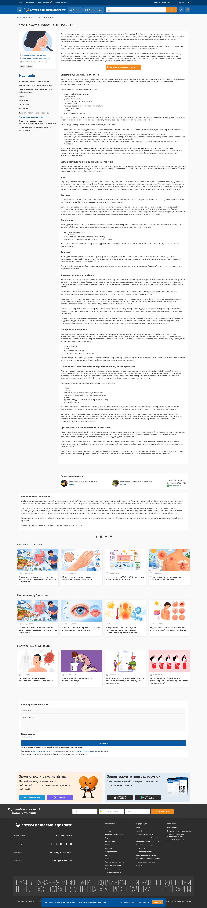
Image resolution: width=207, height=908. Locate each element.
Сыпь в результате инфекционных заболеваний (35, 91)
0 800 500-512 (167, 3)
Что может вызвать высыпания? (34, 81)
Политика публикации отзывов (148, 858)
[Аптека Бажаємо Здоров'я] (18, 17)
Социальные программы (114, 838)
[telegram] (106, 536)
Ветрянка (23, 108)
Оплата (108, 845)
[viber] (110, 536)
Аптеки (20, 3)
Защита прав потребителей (147, 838)
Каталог (77, 10)
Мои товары (30, 3)
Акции (107, 858)
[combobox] (101, 811)
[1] (22, 737)
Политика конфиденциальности (134, 902)
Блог (106, 828)
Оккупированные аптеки (114, 862)
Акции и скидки (96, 10)
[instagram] (101, 536)
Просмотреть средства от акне (121, 67)
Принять (157, 902)
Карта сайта (140, 848)
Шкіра (22, 66)
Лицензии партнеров (113, 865)
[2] (25, 737)
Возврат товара (111, 852)
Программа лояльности (114, 834)
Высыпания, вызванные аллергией (35, 85)
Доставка (108, 848)
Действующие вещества (114, 869)
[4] (29, 737)
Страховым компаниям (175, 840)
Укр (179, 3)
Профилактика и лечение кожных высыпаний (35, 129)
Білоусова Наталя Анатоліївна (36, 58)
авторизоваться (41, 751)
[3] (27, 737)
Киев (158, 3)
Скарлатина (25, 104)
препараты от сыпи (159, 46)
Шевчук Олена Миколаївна (34, 55)
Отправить (103, 743)
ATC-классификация (144, 852)
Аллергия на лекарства (31, 117)
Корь (21, 96)
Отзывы (139, 865)
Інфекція (29, 66)
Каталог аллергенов (113, 872)
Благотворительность (144, 834)
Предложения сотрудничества (179, 831)
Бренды (108, 831)
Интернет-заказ (111, 841)
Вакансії (139, 831)
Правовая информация (144, 845)
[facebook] (96, 536)
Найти (171, 10)
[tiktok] (56, 844)
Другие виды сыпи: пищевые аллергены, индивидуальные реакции (37, 122)
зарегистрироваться (88, 751)
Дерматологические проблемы (34, 113)
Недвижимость (172, 828)
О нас (138, 828)
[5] (32, 737)
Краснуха (23, 100)
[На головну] (42, 825)
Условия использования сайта (147, 841)
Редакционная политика (145, 862)
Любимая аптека (44, 3)
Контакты (139, 869)
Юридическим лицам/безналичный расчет (175, 835)
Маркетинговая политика (146, 855)
